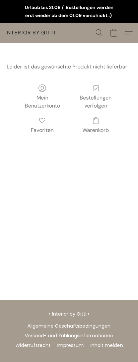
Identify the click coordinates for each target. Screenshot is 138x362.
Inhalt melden (106, 345)
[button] (30, 33)
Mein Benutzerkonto (42, 101)
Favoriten (42, 130)
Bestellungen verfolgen (96, 101)
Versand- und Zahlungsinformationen (69, 335)
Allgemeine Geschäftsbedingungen (69, 326)
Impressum (70, 345)
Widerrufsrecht (33, 345)
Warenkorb (95, 130)
